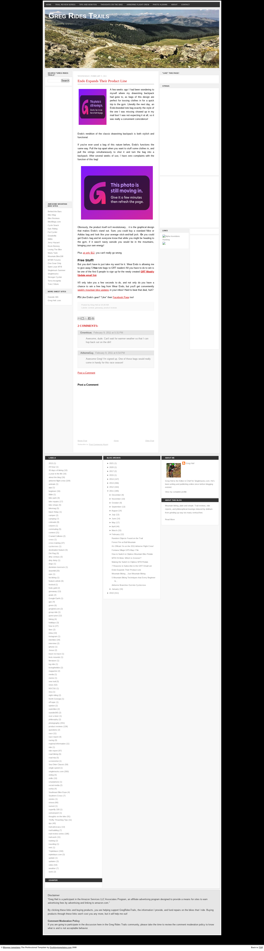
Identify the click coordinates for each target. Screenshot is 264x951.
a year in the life (56, 474)
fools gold (53, 588)
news (51, 685)
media (51, 674)
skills (51, 778)
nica (51, 692)
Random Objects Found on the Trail (127, 538)
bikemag (53, 508)
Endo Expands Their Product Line (102, 81)
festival (52, 584)
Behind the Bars (55, 211)
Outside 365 (53, 297)
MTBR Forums (54, 260)
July (113, 515)
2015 (111, 475)
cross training (55, 543)
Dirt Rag (52, 553)
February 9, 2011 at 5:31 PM (108, 332)
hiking (51, 619)
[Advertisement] (58, 143)
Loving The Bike (55, 249)
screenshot (54, 761)
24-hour (52, 467)
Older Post (149, 441)
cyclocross (54, 546)
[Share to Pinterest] (93, 318)
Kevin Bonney (54, 246)
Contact (185, 5)
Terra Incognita (54, 281)
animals (52, 484)
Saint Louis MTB (55, 267)
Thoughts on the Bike (112, 5)
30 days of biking (56, 470)
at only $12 (88, 252)
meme (52, 678)
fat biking (53, 577)
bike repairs (54, 501)
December (116, 495)
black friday (54, 512)
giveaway (99, 308)
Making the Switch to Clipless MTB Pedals (130, 562)
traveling (53, 844)
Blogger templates (11, 947)
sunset (52, 806)
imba (51, 633)
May (113, 522)
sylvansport (54, 813)
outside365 (54, 713)
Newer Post (82, 441)
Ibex (51, 629)
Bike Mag (52, 215)
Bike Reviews (54, 218)
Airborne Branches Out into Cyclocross (129, 585)
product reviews (110, 308)
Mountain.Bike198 (55, 256)
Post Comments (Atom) (98, 444)
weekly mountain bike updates (93, 290)
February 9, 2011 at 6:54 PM (110, 353)
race (51, 733)
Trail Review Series (65, 5)
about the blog (55, 477)
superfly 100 (54, 809)
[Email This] (79, 318)
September (116, 507)
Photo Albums (160, 5)
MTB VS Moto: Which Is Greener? (126, 558)
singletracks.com (56, 771)
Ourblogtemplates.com (61, 947)
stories (52, 799)
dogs (51, 564)
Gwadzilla (52, 236)
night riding (54, 695)
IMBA (50, 239)
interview (53, 643)
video (51, 865)
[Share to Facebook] (89, 318)
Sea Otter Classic (57, 764)
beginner (53, 491)
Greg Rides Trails (78, 15)
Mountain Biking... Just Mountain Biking (128, 574)
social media (54, 785)
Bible (51, 494)
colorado (53, 522)
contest (91, 308)
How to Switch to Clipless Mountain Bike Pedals (132, 554)
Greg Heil (190, 463)
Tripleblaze (54, 851)
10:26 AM (105, 305)
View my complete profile (176, 492)
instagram (53, 636)
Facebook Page (121, 297)
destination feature (57, 550)
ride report (53, 751)
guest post (53, 616)
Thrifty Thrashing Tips (58, 820)
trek (51, 847)
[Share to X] (86, 318)
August (115, 511)
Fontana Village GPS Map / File (125, 550)
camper (52, 515)
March (114, 530)
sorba (51, 789)
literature (53, 661)
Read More (170, 519)
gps (50, 602)
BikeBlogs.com (54, 222)
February (116, 534)
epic (51, 574)
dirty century (54, 557)
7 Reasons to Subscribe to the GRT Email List (132, 566)
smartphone (54, 782)
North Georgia (55, 699)
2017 (111, 471)
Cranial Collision (56, 536)
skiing (51, 775)
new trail (52, 681)
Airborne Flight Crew (138, 5)
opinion (52, 706)
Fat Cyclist (52, 232)
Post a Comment (86, 372)
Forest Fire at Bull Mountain (124, 542)
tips (50, 823)
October (115, 503)
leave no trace (55, 654)
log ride (52, 664)
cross (51, 539)
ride (50, 747)
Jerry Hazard (53, 242)
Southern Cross (56, 796)
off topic (52, 702)
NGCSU (52, 688)
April (113, 526)
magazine (53, 671)
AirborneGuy (86, 353)
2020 (111, 467)
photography (54, 723)
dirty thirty (53, 560)
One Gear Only (54, 263)
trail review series (56, 834)
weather (52, 868)
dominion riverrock (57, 567)
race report (54, 737)
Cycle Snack (53, 225)
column (52, 526)
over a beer (54, 716)
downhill (52, 571)
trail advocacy (55, 827)
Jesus (52, 650)
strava (52, 802)
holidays (52, 623)
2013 (51, 463)
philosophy (54, 719)
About (174, 5)
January (115, 589)
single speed (54, 768)
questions (53, 730)
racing (52, 740)
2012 (111, 487)
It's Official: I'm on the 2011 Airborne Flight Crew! (133, 546)
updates (52, 861)
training (52, 841)
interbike (53, 640)
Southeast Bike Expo (58, 792)
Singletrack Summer (56, 270)
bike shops (54, 505)
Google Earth (55, 598)
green (51, 605)
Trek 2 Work (53, 284)
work (51, 872)
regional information (57, 744)
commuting (54, 529)
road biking (54, 754)
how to (52, 626)
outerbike (53, 709)
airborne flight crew (57, 481)
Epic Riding (52, 229)
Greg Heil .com (54, 300)
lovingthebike (55, 668)
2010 (111, 593)
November (116, 499)
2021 (111, 463)
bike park (53, 498)
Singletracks (53, 274)
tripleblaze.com (55, 854)
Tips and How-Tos (88, 5)
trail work (53, 837)
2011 (111, 491)
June (114, 518)
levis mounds (55, 657)
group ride (53, 612)
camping (53, 519)
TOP (261, 947)
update (52, 858)
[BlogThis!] (82, 318)
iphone (52, 647)
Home (48, 5)
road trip (52, 758)
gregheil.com (54, 609)
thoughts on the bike (58, 816)
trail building (54, 830)
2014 (111, 479)
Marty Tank (53, 253)
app (50, 487)
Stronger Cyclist (55, 277)
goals (51, 595)
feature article (55, 581)
